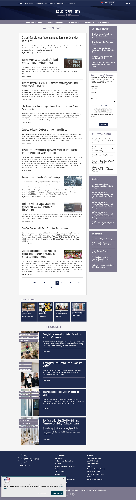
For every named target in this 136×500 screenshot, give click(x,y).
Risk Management (25, 340)
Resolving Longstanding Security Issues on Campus (61, 393)
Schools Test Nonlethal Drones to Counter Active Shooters (61, 314)
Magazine (28, 4)
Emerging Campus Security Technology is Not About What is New (103, 50)
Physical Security (104, 22)
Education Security (25, 334)
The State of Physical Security (102, 239)
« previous (32, 283)
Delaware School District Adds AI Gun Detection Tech (78, 313)
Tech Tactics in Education (95, 474)
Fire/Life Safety (88, 22)
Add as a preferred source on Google (109, 3)
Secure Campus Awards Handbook (100, 252)
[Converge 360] (28, 459)
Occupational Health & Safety (65, 466)
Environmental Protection (64, 461)
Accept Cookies (57, 493)
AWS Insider (59, 458)
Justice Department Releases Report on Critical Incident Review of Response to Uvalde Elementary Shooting (39, 254)
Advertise (60, 4)
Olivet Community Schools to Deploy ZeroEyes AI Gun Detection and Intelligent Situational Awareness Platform (49, 152)
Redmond (58, 469)
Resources (49, 4)
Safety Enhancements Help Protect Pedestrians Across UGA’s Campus (62, 336)
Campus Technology (94, 458)
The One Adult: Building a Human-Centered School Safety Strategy (103, 186)
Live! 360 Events (92, 461)
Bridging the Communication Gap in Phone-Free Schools (62, 365)
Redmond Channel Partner (96, 469)
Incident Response (25, 363)
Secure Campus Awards (34, 22)
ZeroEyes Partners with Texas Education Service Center (45, 228)
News (20, 4)
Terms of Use (78, 490)
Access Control (24, 394)
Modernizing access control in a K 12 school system (103, 266)
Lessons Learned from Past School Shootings (41, 177)
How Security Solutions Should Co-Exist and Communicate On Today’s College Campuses (61, 422)
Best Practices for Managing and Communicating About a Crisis (103, 223)
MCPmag (58, 464)
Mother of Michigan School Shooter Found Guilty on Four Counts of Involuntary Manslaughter (39, 207)
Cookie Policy (66, 490)
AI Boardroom (59, 456)
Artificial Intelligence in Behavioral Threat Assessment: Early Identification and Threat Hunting (102, 195)
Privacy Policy (104, 105)
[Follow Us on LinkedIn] (127, 4)
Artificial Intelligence (101, 29)
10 (79, 283)
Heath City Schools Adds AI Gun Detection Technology (44, 314)
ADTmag (90, 456)
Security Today (60, 472)
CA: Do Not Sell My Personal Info (95, 490)
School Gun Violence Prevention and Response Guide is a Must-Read (50, 39)
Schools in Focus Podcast (55, 22)
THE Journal (91, 477)
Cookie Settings (42, 493)
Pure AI (89, 466)
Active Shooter (73, 22)
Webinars (39, 4)
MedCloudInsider (93, 464)
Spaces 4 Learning (93, 472)
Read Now (46, 351)
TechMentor (59, 474)
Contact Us (71, 4)
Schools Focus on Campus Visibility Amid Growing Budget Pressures (27, 314)
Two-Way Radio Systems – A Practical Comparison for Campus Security (101, 259)
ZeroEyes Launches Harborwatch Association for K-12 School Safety (103, 64)
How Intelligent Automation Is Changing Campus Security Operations (102, 36)
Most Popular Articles (101, 134)
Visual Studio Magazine (95, 480)
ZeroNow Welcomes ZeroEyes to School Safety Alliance (44, 129)
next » (54, 287)
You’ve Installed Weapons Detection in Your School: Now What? (102, 245)
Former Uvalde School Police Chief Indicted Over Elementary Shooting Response (40, 61)
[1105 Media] (26, 466)
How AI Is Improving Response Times (102, 43)
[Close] (63, 478)
